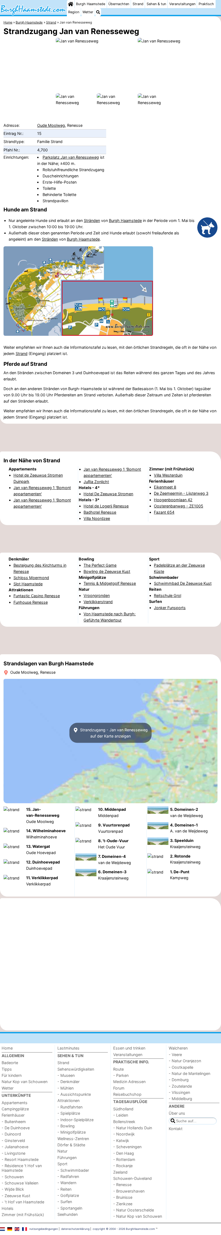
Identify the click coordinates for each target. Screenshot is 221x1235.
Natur (62, 1151)
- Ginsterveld (13, 1140)
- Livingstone (13, 1153)
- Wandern (66, 1182)
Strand (138, 4)
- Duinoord (11, 1134)
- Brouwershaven (128, 1191)
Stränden (92, 220)
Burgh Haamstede (90, 4)
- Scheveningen (127, 1146)
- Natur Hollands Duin (132, 1128)
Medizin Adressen (129, 1081)
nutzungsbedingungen (43, 1228)
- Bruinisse (122, 1197)
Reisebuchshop (127, 1094)
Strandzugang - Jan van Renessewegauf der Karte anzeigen (113, 733)
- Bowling (66, 1126)
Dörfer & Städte (71, 1145)
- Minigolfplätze (71, 1132)
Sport (62, 1163)
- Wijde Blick (13, 1189)
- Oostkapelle (181, 1067)
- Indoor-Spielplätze (75, 1119)
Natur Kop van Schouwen (24, 1081)
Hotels (7, 1208)
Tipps (7, 1069)
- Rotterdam (124, 1159)
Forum (119, 1088)
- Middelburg (180, 1098)
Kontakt (175, 1128)
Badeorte (10, 1062)
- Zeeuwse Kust (16, 1195)
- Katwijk (121, 1140)
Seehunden (67, 1214)
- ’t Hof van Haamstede (23, 1202)
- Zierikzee (122, 1203)
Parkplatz (71, 157)
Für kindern (12, 1075)
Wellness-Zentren (73, 1138)
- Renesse (122, 1184)
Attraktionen (68, 1100)
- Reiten (64, 1189)
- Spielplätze (68, 1113)
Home (7, 1048)
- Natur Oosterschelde (133, 1210)
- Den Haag (123, 1153)
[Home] (70, 4)
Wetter (87, 12)
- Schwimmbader (73, 1170)
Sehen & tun (156, 4)
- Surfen (64, 1201)
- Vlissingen (179, 1092)
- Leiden (120, 1115)
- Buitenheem (14, 1121)
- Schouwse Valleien (20, 1183)
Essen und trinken (129, 1048)
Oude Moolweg (51, 125)
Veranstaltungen (182, 4)
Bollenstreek (124, 1121)
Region (73, 12)
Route (118, 1069)
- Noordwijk (124, 1134)
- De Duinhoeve (16, 1128)
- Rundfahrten (69, 1107)
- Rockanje (123, 1165)
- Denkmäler (68, 1081)
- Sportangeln (69, 1208)
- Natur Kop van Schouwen (137, 1216)
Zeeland (120, 1172)
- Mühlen (65, 1088)
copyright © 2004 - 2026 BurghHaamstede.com (124, 1228)
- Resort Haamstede (20, 1159)
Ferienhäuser (13, 1115)
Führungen (67, 1157)
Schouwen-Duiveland (132, 1178)
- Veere (175, 1054)
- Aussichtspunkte (74, 1094)
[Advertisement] (110, 437)
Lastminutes (68, 1048)
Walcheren (178, 1048)
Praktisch (206, 4)
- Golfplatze (68, 1195)
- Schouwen (13, 1176)
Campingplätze (15, 1109)
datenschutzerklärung (75, 1228)
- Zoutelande (180, 1086)
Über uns (177, 1113)
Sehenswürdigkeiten (75, 1069)
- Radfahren (68, 1176)
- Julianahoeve (15, 1146)
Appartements (14, 1102)
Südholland (123, 1109)
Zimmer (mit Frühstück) (23, 1214)
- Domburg (179, 1079)
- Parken (121, 1075)
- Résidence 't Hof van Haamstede (22, 1168)
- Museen (66, 1075)
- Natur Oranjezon (185, 1060)
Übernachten (118, 4)
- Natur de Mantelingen (189, 1073)
